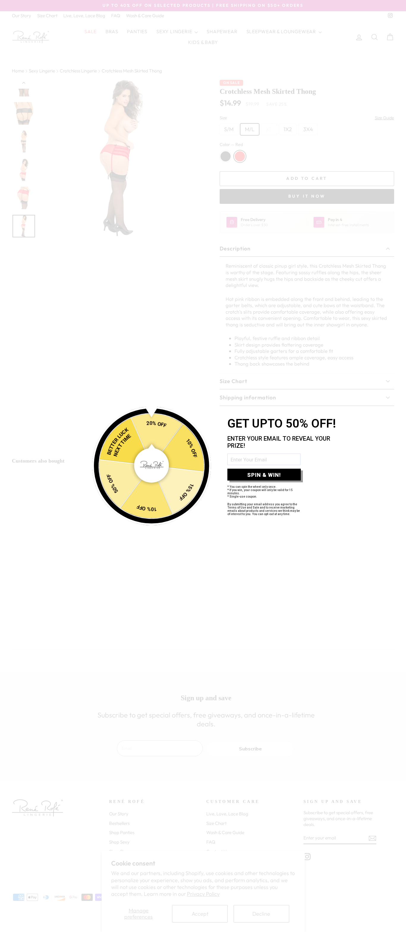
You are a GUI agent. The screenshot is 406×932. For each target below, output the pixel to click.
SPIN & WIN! (264, 474)
